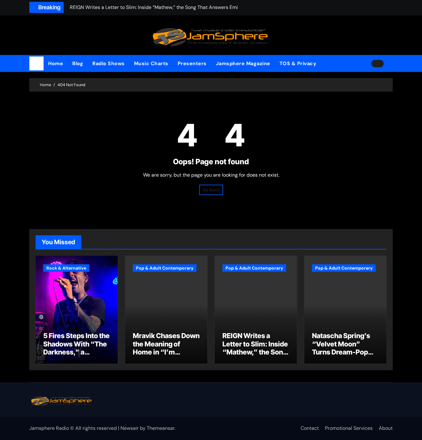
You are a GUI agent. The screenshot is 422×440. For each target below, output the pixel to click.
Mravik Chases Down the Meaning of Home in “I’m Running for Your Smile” (166, 352)
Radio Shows (108, 63)
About (386, 428)
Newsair (129, 428)
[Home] (36, 64)
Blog (77, 63)
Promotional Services (349, 428)
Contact (310, 428)
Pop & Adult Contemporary (164, 268)
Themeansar (161, 428)
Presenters (192, 63)
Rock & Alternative (66, 268)
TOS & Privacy (298, 63)
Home (55, 63)
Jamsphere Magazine (243, 63)
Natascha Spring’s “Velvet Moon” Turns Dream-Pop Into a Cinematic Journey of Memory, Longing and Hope (344, 356)
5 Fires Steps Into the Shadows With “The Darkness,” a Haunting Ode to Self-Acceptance (76, 352)
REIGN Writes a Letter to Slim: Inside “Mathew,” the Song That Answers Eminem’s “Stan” (255, 352)
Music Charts (151, 63)
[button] (390, 63)
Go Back (211, 190)
